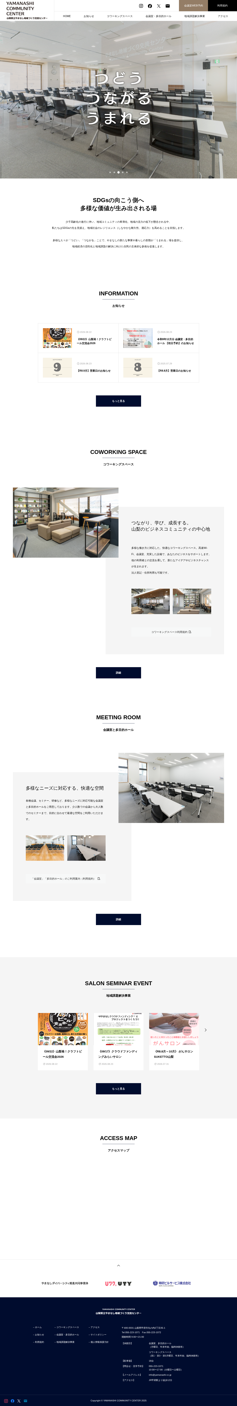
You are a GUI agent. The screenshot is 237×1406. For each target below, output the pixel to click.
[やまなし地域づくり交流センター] (27, 10)
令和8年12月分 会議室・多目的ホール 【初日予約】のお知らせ (175, 341)
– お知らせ (38, 1334)
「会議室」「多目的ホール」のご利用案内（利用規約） (64, 878)
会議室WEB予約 (193, 5)
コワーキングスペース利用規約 (170, 632)
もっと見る (118, 401)
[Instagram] (141, 6)
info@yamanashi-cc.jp (160, 1375)
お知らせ (89, 16)
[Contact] (167, 6)
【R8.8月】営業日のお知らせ (174, 370)
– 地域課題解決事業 (64, 1342)
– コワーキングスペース (66, 1327)
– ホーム (37, 1327)
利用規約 (222, 5)
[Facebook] (150, 6)
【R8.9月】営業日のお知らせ (94, 370)
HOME (67, 16)
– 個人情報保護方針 (99, 1342)
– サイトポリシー (97, 1334)
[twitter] (158, 6)
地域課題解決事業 (194, 16)
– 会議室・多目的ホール (66, 1334)
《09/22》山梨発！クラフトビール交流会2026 (94, 341)
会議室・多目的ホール (158, 16)
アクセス (223, 16)
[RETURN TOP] (118, 1265)
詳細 (118, 672)
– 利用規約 (38, 1342)
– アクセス (94, 1327)
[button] (110, 172)
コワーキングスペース (120, 16)
